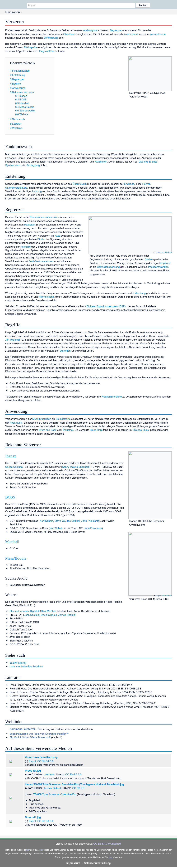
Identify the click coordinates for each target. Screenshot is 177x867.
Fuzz (57, 235)
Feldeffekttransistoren (41, 261)
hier (28, 849)
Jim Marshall (12, 339)
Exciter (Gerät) (18, 662)
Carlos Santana (14, 466)
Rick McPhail (48, 611)
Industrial (68, 430)
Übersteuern (80, 183)
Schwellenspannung (108, 266)
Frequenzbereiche (111, 396)
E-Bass (153, 161)
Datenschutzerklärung (97, 863)
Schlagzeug (33, 165)
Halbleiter (29, 224)
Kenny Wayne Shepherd (75, 466)
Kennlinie (25, 246)
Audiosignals (90, 30)
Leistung (37, 191)
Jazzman (49, 774)
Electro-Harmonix (19, 611)
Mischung (140, 293)
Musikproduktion (41, 418)
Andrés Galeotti (52, 788)
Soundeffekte (63, 418)
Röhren (146, 183)
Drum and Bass (48, 430)
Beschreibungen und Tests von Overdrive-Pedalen (38, 733)
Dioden (149, 259)
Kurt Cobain (46, 520)
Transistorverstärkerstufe (43, 217)
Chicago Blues (140, 430)
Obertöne (68, 34)
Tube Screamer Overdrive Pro (54, 794)
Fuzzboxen (101, 161)
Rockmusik (16, 422)
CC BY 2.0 (78, 788)
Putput (158, 252)
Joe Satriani (73, 520)
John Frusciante (90, 520)
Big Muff (34, 611)
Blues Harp (96, 430)
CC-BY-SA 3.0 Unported (107, 843)
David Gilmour (49, 614)
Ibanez (10, 456)
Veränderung (51, 37)
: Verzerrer (22, 729)
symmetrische (157, 34)
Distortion (65, 350)
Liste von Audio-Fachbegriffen (26, 666)
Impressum (73, 863)
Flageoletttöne (47, 51)
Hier (41, 849)
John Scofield (31, 614)
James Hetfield (66, 614)
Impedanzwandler (158, 266)
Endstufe (129, 183)
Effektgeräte (31, 47)
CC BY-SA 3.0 (167, 252)
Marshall (12, 542)
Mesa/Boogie (15, 558)
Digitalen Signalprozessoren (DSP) (106, 306)
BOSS (10, 497)
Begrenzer (116, 30)
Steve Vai (59, 520)
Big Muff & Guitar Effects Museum (29, 737)
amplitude (165, 263)
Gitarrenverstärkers (16, 187)
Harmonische (46, 296)
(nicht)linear (131, 34)
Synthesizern (12, 165)
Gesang (143, 161)
